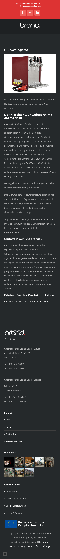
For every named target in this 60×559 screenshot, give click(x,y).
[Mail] (14, 339)
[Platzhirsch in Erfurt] (19, 462)
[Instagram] (10, 339)
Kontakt (9, 426)
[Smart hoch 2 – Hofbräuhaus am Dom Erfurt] (39, 462)
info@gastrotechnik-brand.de (30, 6)
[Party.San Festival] (9, 462)
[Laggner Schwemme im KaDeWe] (29, 472)
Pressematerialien (14, 441)
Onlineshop (11, 434)
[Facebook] (5, 339)
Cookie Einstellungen (16, 505)
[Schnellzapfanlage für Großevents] (9, 472)
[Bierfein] (29, 462)
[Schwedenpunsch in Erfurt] (50, 462)
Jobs (8, 419)
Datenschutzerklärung (16, 498)
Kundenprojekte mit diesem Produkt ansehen (26, 301)
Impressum (11, 491)
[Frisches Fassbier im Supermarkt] (19, 472)
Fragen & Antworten (15, 513)
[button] (5, 554)
